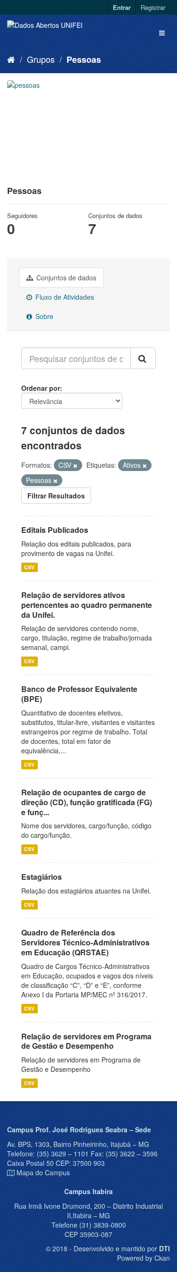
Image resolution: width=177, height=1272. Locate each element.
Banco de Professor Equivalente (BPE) (79, 693)
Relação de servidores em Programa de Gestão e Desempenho (86, 1041)
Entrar (122, 7)
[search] (143, 358)
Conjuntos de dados (65, 277)
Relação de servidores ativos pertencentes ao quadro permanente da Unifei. (86, 605)
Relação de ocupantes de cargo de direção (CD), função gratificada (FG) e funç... (86, 802)
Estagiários (41, 876)
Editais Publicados (54, 529)
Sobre (43, 316)
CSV (29, 567)
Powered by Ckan (143, 1258)
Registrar (153, 7)
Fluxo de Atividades (64, 297)
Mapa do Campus (43, 1172)
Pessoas (84, 59)
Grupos (41, 59)
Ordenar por (40, 388)
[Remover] (75, 465)
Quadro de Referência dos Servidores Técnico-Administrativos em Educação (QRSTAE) (85, 942)
